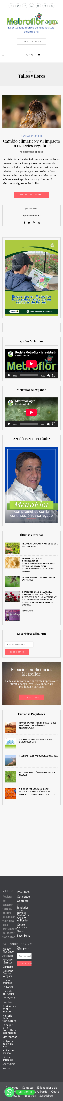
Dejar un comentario (31, 215)
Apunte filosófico (8, 950)
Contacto (23, 900)
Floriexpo (27, 611)
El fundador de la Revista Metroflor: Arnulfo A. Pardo (23, 912)
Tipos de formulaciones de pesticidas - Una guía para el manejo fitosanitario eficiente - (37, 791)
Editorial (7, 987)
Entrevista (8, 998)
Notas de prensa (8, 1052)
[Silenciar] (48, 375)
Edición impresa (7, 981)
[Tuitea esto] (29, 222)
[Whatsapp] (9, 1092)
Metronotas (9, 1037)
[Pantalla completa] (53, 375)
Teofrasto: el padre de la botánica (38, 756)
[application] (31, 364)
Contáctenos (31, 697)
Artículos (8, 955)
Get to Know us (31, 41)
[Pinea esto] (38, 222)
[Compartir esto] (24, 222)
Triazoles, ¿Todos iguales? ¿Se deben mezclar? (35, 740)
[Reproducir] (9, 375)
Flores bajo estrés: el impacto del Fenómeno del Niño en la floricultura (37, 725)
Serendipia (8, 1064)
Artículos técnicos (31, 136)
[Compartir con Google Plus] (34, 222)
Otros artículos (7, 1058)
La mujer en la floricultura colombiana (9, 1028)
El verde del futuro (8, 992)
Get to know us (22, 926)
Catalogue (23, 896)
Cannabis (8, 966)
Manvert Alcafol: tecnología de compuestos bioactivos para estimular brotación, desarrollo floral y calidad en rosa (38, 564)
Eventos (7, 1002)
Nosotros (23, 931)
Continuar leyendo (31, 195)
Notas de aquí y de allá (8, 1043)
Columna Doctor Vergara (7, 973)
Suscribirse (23, 935)
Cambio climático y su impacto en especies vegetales (31, 143)
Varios (6, 1068)
